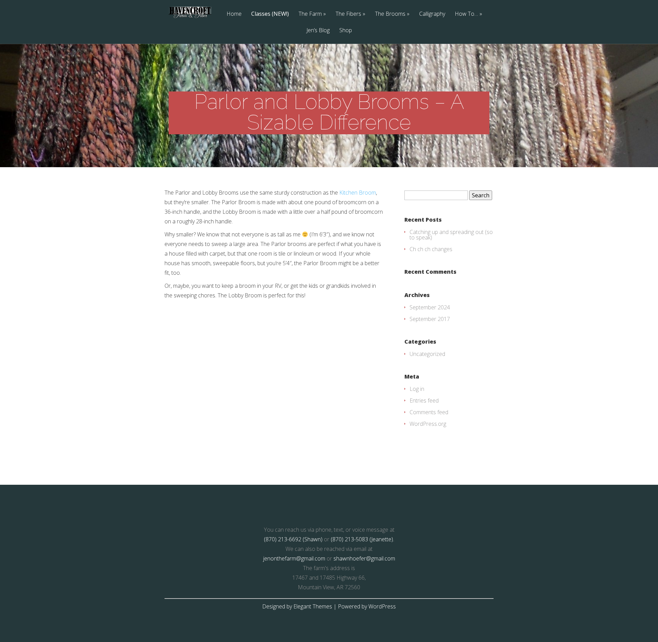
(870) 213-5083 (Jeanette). (362, 539)
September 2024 (430, 307)
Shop (345, 30)
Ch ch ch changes (431, 249)
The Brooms (390, 14)
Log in (417, 389)
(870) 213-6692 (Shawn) (293, 539)
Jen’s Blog (318, 30)
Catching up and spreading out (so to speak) (451, 234)
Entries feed (424, 400)
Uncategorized (427, 354)
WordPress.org (428, 424)
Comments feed (429, 412)
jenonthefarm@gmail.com (294, 558)
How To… (466, 14)
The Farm (310, 14)
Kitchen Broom (357, 192)
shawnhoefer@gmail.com (364, 558)
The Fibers (348, 14)
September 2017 (430, 319)
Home (234, 14)
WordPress (382, 606)
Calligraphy (432, 14)
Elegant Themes (312, 606)
